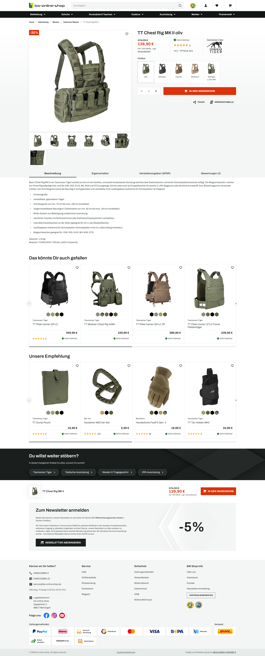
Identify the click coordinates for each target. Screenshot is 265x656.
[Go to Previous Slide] (29, 303)
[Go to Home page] (48, 5)
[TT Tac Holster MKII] (210, 387)
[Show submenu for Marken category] (201, 14)
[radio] (146, 72)
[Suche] (180, 5)
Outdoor (135, 14)
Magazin (86, 594)
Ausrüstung (166, 14)
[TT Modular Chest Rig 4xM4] (106, 289)
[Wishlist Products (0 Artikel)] (216, 5)
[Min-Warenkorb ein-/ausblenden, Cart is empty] (230, 5)
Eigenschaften (100, 173)
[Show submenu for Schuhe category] (72, 14)
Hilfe (84, 572)
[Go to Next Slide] (236, 303)
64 (150, 434)
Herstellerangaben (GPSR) (155, 173)
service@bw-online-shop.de (47, 584)
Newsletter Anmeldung (198, 588)
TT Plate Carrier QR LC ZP (150, 324)
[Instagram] (54, 615)
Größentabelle (224, 102)
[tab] (80, 346)
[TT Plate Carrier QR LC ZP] (158, 289)
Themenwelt (225, 14)
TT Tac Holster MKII (198, 422)
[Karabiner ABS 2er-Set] (106, 387)
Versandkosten (144, 51)
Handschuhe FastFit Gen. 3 (151, 422)
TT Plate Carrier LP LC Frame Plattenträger (204, 326)
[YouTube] (62, 615)
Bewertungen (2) (211, 173)
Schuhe (65, 14)
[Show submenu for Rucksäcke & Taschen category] (114, 14)
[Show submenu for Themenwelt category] (234, 14)
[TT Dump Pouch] (55, 387)
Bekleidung (36, 14)
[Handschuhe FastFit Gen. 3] (158, 387)
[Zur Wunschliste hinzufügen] (127, 34)
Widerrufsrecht (141, 583)
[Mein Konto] (205, 5)
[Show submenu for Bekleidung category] (44, 14)
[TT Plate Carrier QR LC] (55, 289)
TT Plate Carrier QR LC (45, 324)
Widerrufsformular (143, 600)
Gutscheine (87, 588)
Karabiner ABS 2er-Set (96, 422)
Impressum (192, 577)
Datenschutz (140, 588)
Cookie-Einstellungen (126, 652)
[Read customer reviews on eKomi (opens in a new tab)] (193, 5)
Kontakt (191, 583)
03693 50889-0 (41, 573)
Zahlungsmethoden (144, 572)
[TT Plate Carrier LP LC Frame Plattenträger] (210, 289)
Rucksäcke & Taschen (100, 14)
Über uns (191, 572)
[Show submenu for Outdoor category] (142, 14)
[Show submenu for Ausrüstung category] (174, 14)
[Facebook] (46, 615)
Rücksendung (88, 583)
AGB (136, 594)
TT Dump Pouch (41, 422)
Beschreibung (52, 173)
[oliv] (80, 81)
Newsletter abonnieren (63, 542)
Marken (195, 14)
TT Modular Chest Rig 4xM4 (99, 324)
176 (98, 434)
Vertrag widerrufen (201, 595)
